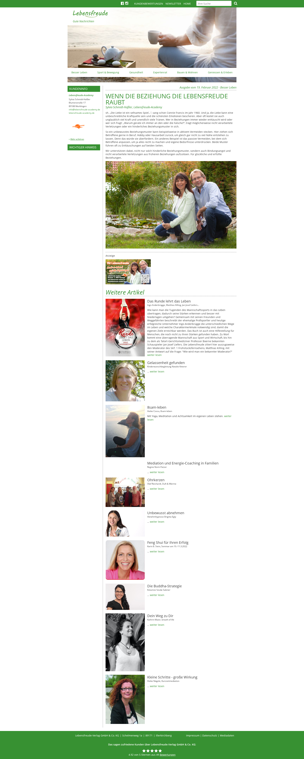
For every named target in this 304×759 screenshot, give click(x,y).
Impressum (193, 735)
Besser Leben (79, 72)
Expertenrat (160, 72)
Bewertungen (168, 754)
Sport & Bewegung (108, 72)
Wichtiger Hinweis (82, 147)
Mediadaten (227, 735)
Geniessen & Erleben (220, 72)
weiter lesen (154, 355)
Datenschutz (209, 735)
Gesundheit (136, 72)
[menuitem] (79, 72)
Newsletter (173, 3)
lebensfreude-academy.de (81, 112)
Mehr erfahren (77, 139)
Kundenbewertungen (148, 3)
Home (187, 3)
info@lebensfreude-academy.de (84, 109)
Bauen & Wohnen (187, 72)
